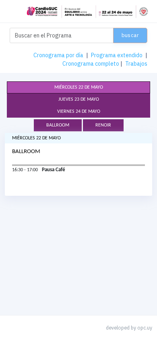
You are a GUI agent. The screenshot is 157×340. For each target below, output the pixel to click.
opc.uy (144, 327)
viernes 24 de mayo (78, 111)
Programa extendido (117, 55)
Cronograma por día (58, 55)
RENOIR (103, 125)
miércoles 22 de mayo (78, 87)
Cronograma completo (90, 63)
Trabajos (136, 63)
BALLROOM (57, 125)
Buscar (130, 35)
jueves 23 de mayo (78, 99)
